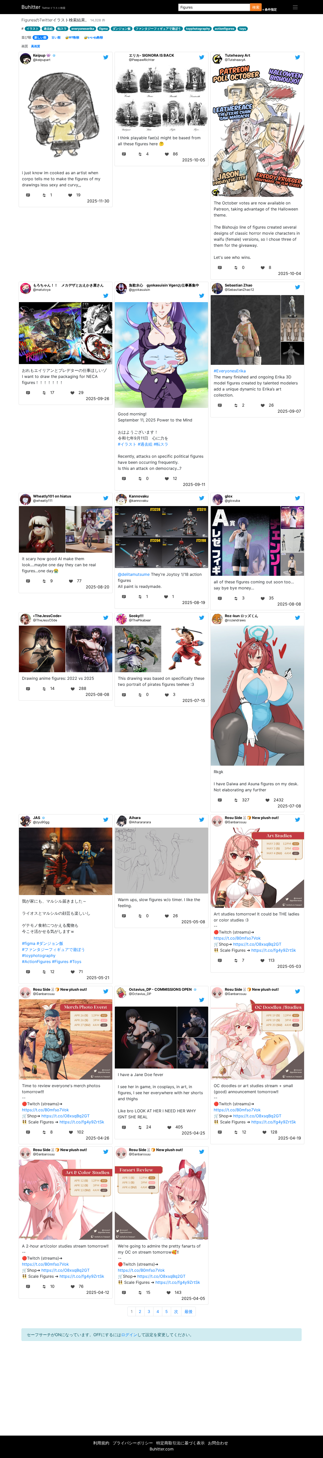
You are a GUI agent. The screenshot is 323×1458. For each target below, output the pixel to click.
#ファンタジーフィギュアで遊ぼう (53, 949)
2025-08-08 (289, 604)
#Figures (60, 961)
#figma (28, 943)
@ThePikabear (140, 620)
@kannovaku (138, 501)
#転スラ (161, 444)
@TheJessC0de (45, 620)
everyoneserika (82, 28)
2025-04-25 (193, 1132)
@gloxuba (232, 501)
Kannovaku (139, 496)
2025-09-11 (194, 484)
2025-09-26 (97, 398)
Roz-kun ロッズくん (241, 616)
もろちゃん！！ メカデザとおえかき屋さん (68, 285)
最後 (188, 1311)
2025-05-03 (289, 966)
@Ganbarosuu (235, 822)
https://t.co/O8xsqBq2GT (257, 944)
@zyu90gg (41, 822)
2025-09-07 (289, 411)
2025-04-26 (97, 1138)
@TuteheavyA (235, 60)
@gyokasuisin (139, 290)
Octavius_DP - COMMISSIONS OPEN (160, 989)
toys (242, 28)
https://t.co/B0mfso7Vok (237, 938)
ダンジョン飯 (122, 28)
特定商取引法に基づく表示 (180, 1442)
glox (228, 496)
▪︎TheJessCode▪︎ (47, 616)
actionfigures (224, 28)
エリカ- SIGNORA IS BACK (151, 55)
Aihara (135, 817)
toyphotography (198, 28)
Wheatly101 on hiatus (52, 496)
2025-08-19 (193, 602)
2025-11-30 (98, 200)
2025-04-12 (97, 1292)
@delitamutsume (134, 574)
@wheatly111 (42, 501)
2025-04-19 (289, 1138)
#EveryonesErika (230, 370)
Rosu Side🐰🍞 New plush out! (252, 817)
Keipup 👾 (42, 55)
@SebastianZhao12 (239, 290)
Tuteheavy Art (237, 55)
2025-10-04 (289, 273)
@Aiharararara (140, 822)
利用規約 (101, 1442)
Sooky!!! (136, 616)
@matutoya (41, 290)
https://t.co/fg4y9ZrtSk (273, 950)
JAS (36, 817)
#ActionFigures (36, 961)
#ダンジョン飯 (50, 943)
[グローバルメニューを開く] (295, 7)
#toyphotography (39, 955)
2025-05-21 (98, 977)
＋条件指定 (269, 9)
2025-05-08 (193, 921)
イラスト (32, 28)
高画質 (35, 46)
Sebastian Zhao (238, 285)
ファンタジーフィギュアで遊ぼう (158, 28)
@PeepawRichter (142, 60)
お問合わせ (218, 1442)
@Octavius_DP (140, 994)
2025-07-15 (193, 700)
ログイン (129, 1334)
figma (103, 28)
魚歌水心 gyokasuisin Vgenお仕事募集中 (164, 285)
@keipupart (41, 60)
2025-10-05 (193, 159)
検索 (255, 7)
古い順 (56, 37)
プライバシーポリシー (133, 1442)
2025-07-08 (289, 805)
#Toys (75, 961)
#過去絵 (145, 444)
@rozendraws (235, 620)
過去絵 (48, 28)
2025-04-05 (193, 1298)
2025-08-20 (97, 586)
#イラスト (127, 444)
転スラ (62, 28)
